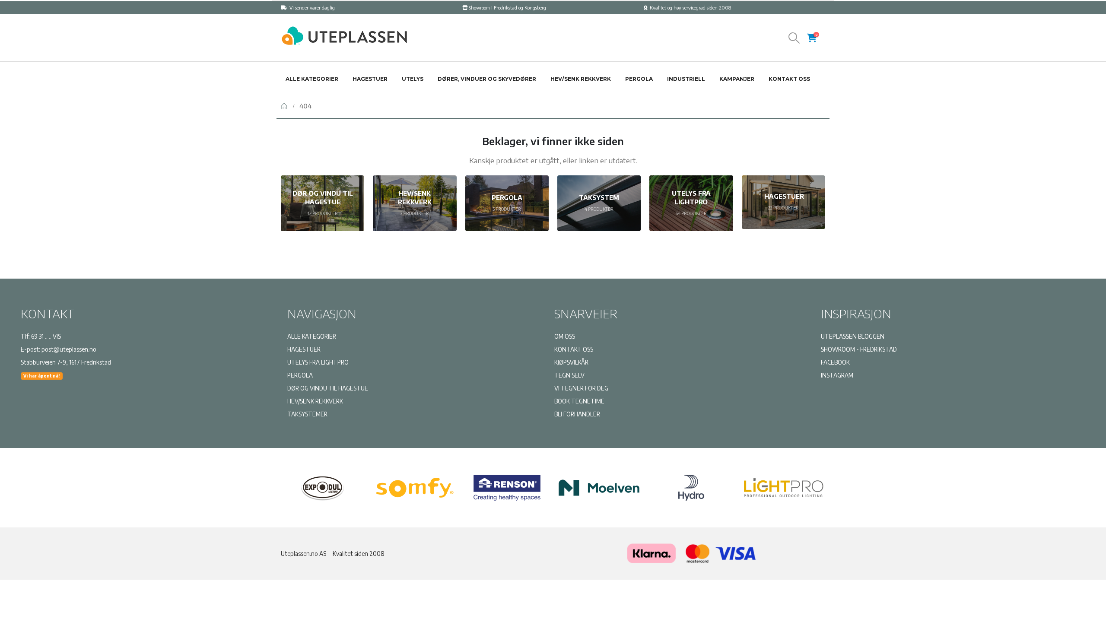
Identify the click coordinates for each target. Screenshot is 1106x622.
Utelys (412, 79)
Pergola (639, 79)
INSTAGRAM (837, 375)
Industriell (686, 79)
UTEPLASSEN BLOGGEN (852, 336)
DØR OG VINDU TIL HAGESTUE (327, 388)
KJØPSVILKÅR (571, 362)
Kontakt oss (789, 79)
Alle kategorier (312, 79)
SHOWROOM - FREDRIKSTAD (859, 349)
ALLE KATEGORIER (311, 336)
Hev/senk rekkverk (580, 79)
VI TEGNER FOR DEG (581, 388)
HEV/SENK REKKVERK (315, 401)
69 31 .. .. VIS (46, 336)
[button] (794, 38)
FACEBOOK (835, 362)
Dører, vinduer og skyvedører (487, 79)
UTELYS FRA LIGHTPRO (318, 362)
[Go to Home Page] (284, 106)
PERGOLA (300, 375)
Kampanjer (736, 79)
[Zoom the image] (343, 30)
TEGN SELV (569, 375)
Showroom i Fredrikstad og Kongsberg (507, 7)
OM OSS (564, 336)
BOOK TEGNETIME (579, 401)
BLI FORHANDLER (577, 414)
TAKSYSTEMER (307, 414)
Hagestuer (370, 79)
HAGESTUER (304, 349)
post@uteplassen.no (68, 349)
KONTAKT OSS (573, 349)
